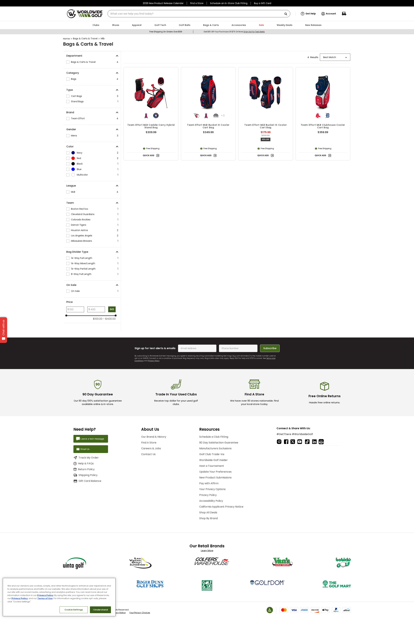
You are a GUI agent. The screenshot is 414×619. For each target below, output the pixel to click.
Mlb (103, 38)
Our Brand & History (153, 437)
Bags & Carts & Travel (85, 38)
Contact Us (148, 454)
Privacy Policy (153, 360)
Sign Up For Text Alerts (254, 31)
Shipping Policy (88, 475)
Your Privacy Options (212, 489)
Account (331, 13)
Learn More (207, 550)
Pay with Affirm (208, 483)
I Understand (100, 609)
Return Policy (86, 469)
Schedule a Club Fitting (213, 437)
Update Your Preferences (215, 472)
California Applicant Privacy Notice (221, 506)
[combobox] (199, 13)
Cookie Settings (74, 609)
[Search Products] (287, 14)
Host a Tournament (211, 466)
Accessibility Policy (211, 501)
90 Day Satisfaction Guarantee (218, 442)
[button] (308, 14)
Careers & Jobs (151, 448)
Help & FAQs (86, 463)
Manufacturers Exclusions (215, 448)
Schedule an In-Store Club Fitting (228, 3)
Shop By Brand (208, 518)
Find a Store (196, 3)
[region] (59, 597)
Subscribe (269, 348)
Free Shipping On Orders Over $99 (165, 31)
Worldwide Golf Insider (213, 460)
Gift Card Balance (90, 481)
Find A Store (148, 442)
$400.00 (109, 318)
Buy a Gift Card (262, 3)
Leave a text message (92, 438)
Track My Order (89, 457)
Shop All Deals (208, 512)
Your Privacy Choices (139, 612)
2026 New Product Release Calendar (163, 3)
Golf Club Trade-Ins (211, 454)
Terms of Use (45, 598)
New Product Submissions (215, 477)
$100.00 (97, 318)
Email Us (85, 449)
